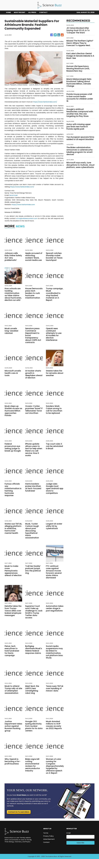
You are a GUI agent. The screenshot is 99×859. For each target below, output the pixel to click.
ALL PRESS (32, 12)
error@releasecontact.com (26, 218)
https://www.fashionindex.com (23, 204)
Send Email (13, 195)
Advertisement (49, 839)
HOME (8, 12)
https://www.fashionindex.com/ (45, 102)
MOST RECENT (19, 12)
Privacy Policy (48, 836)
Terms (45, 833)
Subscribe (80, 843)
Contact (46, 842)
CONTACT (43, 12)
